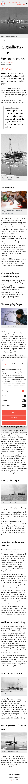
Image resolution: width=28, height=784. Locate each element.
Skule (10, 2)
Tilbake (5, 41)
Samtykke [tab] (5, 364)
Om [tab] (23, 364)
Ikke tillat (14, 423)
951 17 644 (15, 779)
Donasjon (18, 2)
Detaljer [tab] (14, 364)
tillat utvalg (14, 417)
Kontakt (23, 2)
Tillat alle (14, 412)
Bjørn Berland (8, 179)
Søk (24, 4)
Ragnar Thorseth (8, 213)
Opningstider (19, 4)
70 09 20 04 (17, 777)
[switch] (24, 396)
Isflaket (14, 2)
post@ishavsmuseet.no (14, 781)
